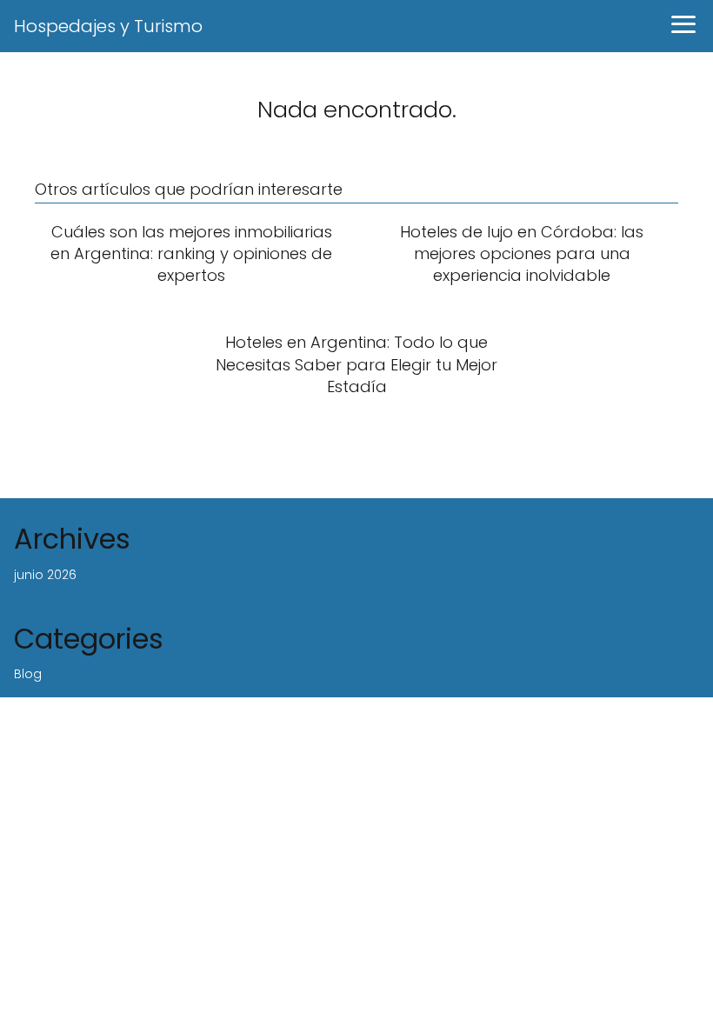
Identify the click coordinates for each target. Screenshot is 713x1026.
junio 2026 (45, 574)
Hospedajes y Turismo (108, 26)
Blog (28, 674)
